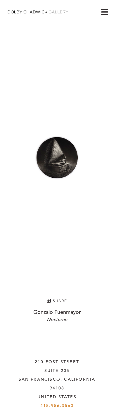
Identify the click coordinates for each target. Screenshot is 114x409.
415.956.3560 (57, 406)
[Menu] (104, 12)
